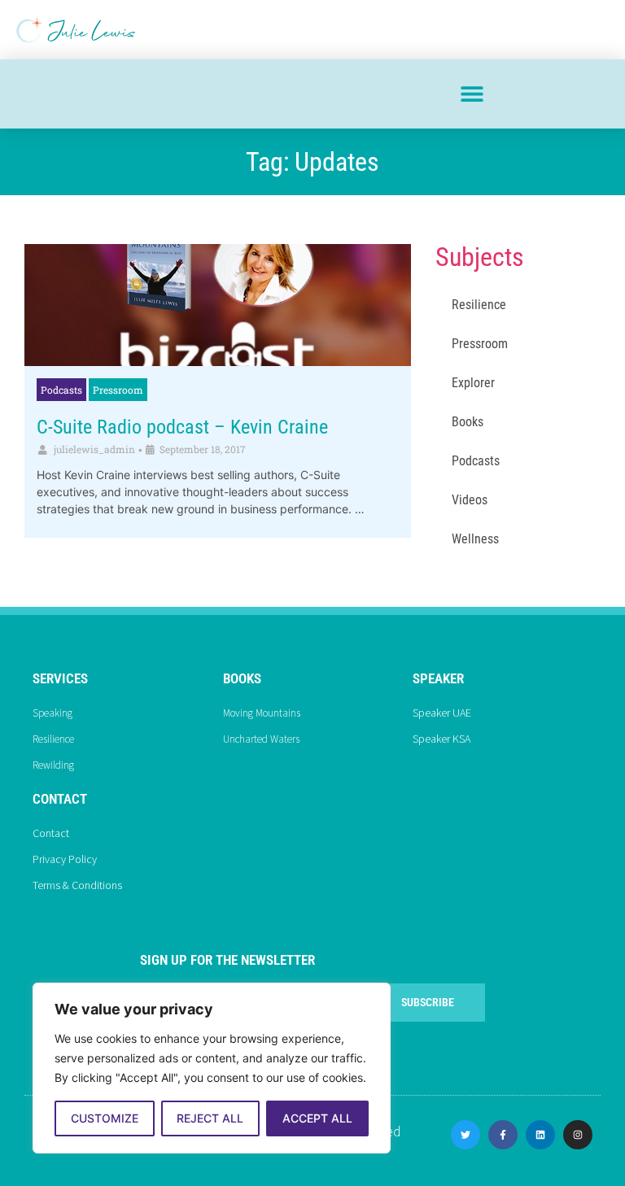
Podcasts (61, 389)
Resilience (479, 304)
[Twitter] (465, 1134)
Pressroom (118, 389)
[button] (471, 94)
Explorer (473, 382)
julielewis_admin (94, 449)
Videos (469, 500)
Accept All (317, 1118)
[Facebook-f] (503, 1134)
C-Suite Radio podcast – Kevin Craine (182, 427)
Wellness (475, 539)
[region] (212, 1068)
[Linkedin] (540, 1134)
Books (467, 421)
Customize (104, 1118)
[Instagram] (577, 1134)
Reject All (210, 1118)
